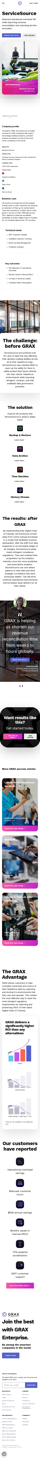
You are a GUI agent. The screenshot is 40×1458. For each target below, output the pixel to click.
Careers (25, 1397)
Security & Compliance (26, 1407)
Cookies (4, 1447)
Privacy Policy (12, 1447)
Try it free (33, 3)
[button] (3, 3)
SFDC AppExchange (9, 1437)
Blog (3, 1403)
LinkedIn (25, 1425)
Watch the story (19, 660)
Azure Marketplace (9, 1434)
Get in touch (6, 1410)
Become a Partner (8, 1440)
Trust (19, 1447)
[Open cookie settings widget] (4, 1454)
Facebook (25, 1421)
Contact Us (26, 1400)
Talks (4, 1397)
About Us (25, 1394)
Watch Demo (6, 1394)
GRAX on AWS (7, 1421)
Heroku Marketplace (9, 1418)
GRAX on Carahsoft (9, 1431)
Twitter (24, 1418)
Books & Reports (8, 1400)
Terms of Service (28, 1403)
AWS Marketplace (8, 1425)
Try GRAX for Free (8, 1407)
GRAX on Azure (7, 1428)
